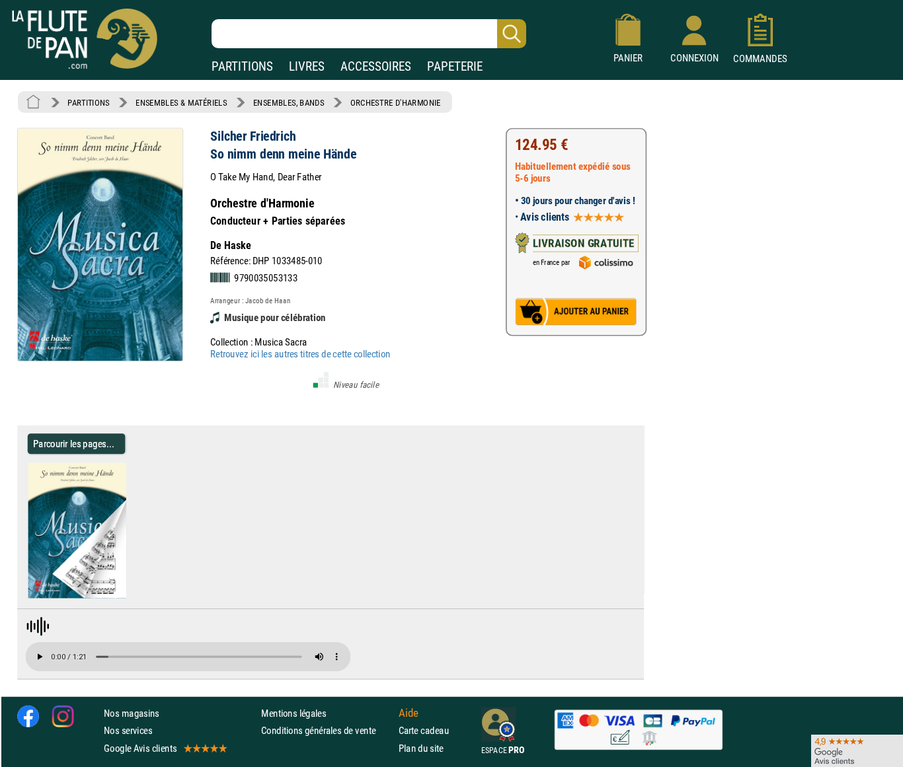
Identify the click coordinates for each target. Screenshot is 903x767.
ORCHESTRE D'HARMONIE (395, 102)
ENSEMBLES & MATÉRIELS (181, 102)
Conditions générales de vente (327, 730)
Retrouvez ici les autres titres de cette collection (300, 353)
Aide (408, 712)
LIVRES (307, 66)
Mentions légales (293, 713)
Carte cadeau (424, 730)
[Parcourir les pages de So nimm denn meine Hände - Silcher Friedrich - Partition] (131, 595)
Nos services (128, 730)
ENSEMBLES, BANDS (288, 102)
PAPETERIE (455, 66)
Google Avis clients (140, 747)
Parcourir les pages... (73, 443)
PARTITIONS (242, 66)
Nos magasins (131, 713)
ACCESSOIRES (375, 66)
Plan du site (421, 747)
